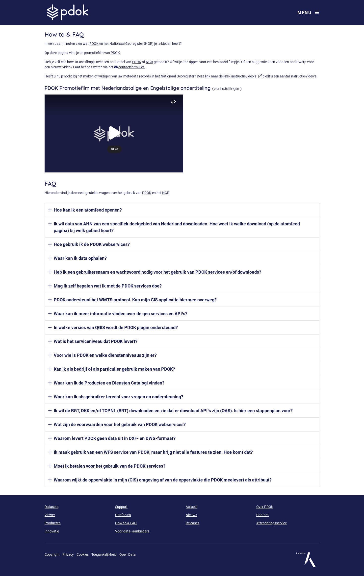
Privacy (68, 554)
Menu (305, 12)
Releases (192, 523)
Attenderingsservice (271, 523)
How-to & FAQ (126, 523)
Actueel (191, 507)
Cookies (83, 554)
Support (121, 507)
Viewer (50, 515)
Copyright (52, 554)
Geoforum (123, 515)
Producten (53, 523)
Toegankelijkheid (104, 554)
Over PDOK (264, 507)
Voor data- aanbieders (132, 531)
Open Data (127, 554)
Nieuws (191, 515)
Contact (262, 515)
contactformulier (131, 67)
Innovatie (52, 531)
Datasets (51, 507)
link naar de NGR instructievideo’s (233, 76)
